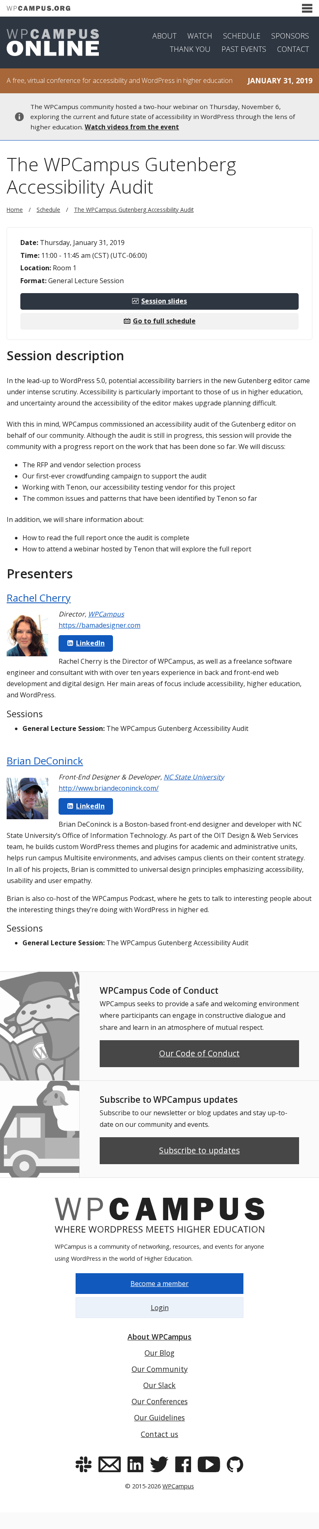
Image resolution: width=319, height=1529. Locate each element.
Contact (293, 49)
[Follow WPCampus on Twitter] (159, 1464)
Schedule (241, 36)
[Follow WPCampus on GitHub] (235, 1464)
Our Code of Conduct (199, 1053)
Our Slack (159, 1385)
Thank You (190, 49)
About (164, 36)
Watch (199, 36)
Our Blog (159, 1353)
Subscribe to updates (199, 1150)
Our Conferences (160, 1401)
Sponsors (290, 36)
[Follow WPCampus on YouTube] (209, 1464)
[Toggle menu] (307, 8)
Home (15, 210)
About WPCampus (159, 1337)
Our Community (160, 1369)
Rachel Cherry (39, 597)
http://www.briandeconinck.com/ (109, 788)
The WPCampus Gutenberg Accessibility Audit (134, 210)
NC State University (194, 776)
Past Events (243, 49)
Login (160, 1307)
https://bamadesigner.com (99, 625)
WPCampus (106, 614)
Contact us (159, 1434)
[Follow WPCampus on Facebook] (183, 1464)
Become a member (159, 1283)
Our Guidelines (159, 1417)
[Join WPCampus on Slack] (83, 1464)
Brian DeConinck (45, 760)
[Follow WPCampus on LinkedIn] (135, 1464)
